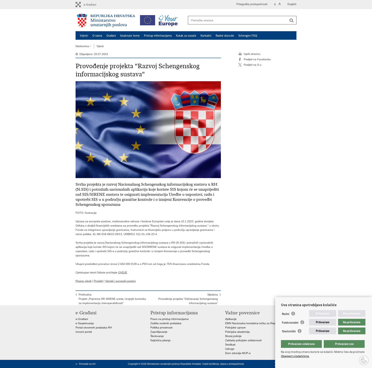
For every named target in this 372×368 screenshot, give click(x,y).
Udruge (229, 348)
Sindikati (230, 344)
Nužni (285, 313)
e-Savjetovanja (85, 323)
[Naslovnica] (106, 20)
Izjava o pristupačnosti (232, 364)
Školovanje (157, 336)
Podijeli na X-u (252, 64)
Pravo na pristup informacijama (169, 319)
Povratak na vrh (87, 364)
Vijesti (84, 35)
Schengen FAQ (247, 35)
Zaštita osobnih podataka (165, 323)
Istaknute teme (130, 35)
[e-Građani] (92, 4)
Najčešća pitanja (160, 340)
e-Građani (82, 319)
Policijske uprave (235, 327)
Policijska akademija (237, 331)
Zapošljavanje (158, 331)
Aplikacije (231, 319)
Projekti (98, 281)
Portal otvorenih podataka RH (94, 327)
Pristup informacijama (158, 35)
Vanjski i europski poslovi (120, 281)
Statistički (289, 331)
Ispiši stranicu (252, 53)
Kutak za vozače (186, 35)
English (292, 4)
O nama (97, 35)
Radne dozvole (225, 35)
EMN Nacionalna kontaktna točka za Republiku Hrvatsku (259, 323)
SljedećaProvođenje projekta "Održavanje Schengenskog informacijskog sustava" (188, 299)
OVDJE (122, 272)
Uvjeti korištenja (210, 364)
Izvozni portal (84, 331)
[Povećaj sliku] (148, 129)
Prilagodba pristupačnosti (251, 4)
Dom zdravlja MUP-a (238, 353)
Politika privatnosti (161, 327)
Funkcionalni (290, 322)
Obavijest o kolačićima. (295, 356)
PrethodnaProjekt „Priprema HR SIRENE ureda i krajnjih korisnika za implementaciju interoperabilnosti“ (112, 299)
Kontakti (206, 35)
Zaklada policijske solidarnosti (243, 340)
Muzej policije (233, 336)
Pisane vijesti (83, 281)
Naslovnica (82, 46)
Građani (111, 35)
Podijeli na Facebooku (257, 59)
